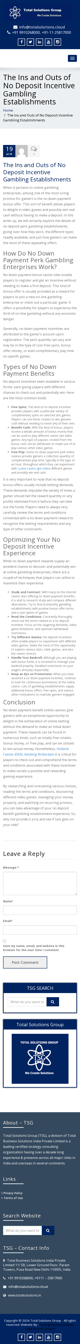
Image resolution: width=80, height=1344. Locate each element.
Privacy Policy (13, 1193)
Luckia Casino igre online (34, 468)
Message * (11, 867)
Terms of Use (13, 1198)
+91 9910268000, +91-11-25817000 (41, 32)
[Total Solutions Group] (40, 12)
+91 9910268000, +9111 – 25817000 (35, 1278)
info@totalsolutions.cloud (42, 27)
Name (8, 901)
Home (8, 110)
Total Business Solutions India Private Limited (49, 1327)
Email (7, 921)
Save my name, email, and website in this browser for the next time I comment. (33, 948)
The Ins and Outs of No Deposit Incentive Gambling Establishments (37, 172)
